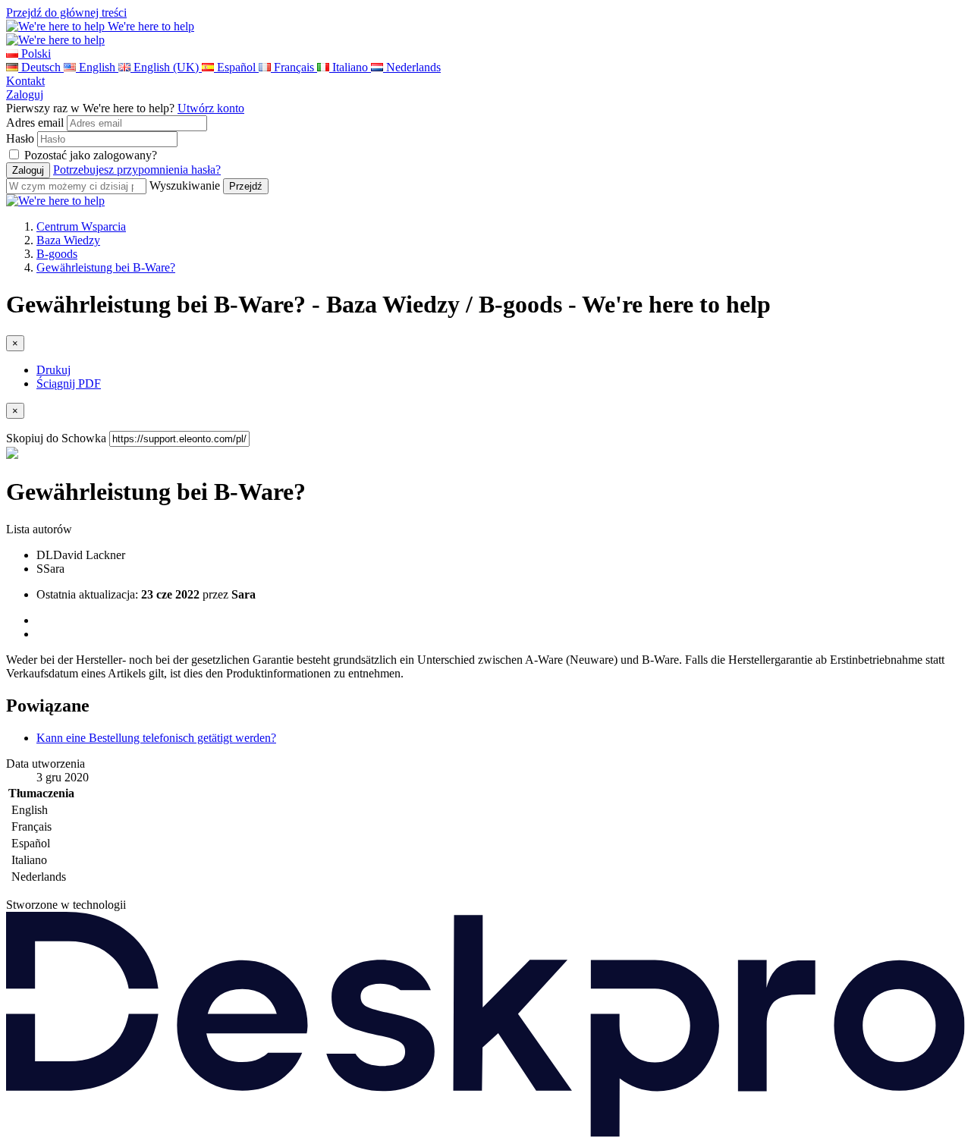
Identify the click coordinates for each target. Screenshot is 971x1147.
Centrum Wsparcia (81, 226)
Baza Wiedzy (68, 240)
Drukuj (53, 369)
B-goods (56, 253)
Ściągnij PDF (68, 383)
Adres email (35, 122)
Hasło (20, 138)
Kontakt (25, 80)
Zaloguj (24, 94)
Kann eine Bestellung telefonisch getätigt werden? (156, 737)
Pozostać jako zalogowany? (90, 155)
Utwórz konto (211, 108)
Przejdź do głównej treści (66, 12)
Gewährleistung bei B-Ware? (105, 267)
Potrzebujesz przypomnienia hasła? (137, 169)
